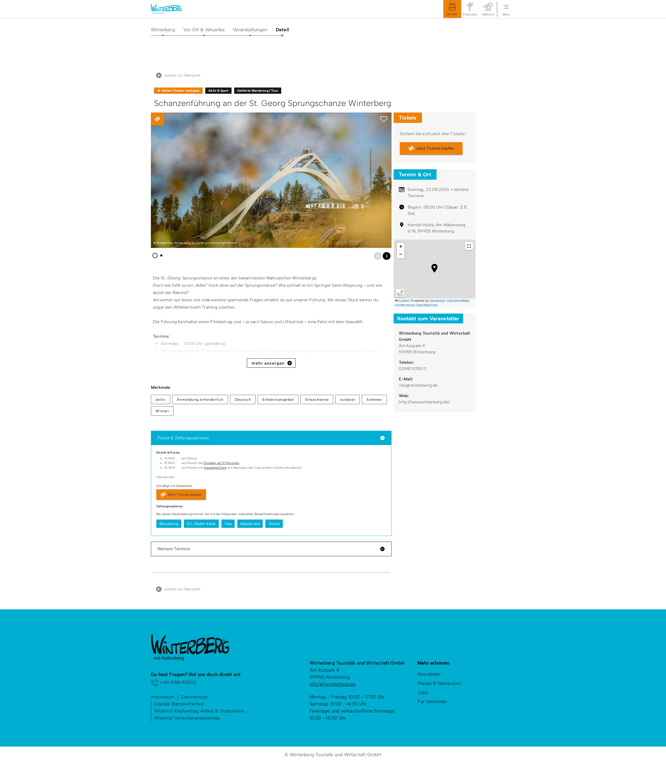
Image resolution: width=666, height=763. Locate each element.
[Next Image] (386, 256)
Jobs (423, 692)
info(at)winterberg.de (332, 684)
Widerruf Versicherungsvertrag (187, 718)
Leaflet (403, 300)
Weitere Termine (173, 548)
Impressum (163, 697)
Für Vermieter (432, 701)
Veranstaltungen (250, 30)
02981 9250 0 (412, 368)
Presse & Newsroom (439, 683)
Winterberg (163, 30)
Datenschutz (194, 697)
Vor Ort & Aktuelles (204, 30)
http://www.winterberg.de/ (424, 401)
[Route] (400, 293)
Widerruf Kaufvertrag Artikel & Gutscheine (199, 711)
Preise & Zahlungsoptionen (183, 437)
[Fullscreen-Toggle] (469, 246)
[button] (383, 119)
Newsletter (429, 674)
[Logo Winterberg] (170, 9)
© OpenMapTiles (425, 305)
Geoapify (436, 300)
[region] (435, 273)
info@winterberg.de (418, 385)
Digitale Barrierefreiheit (179, 704)
